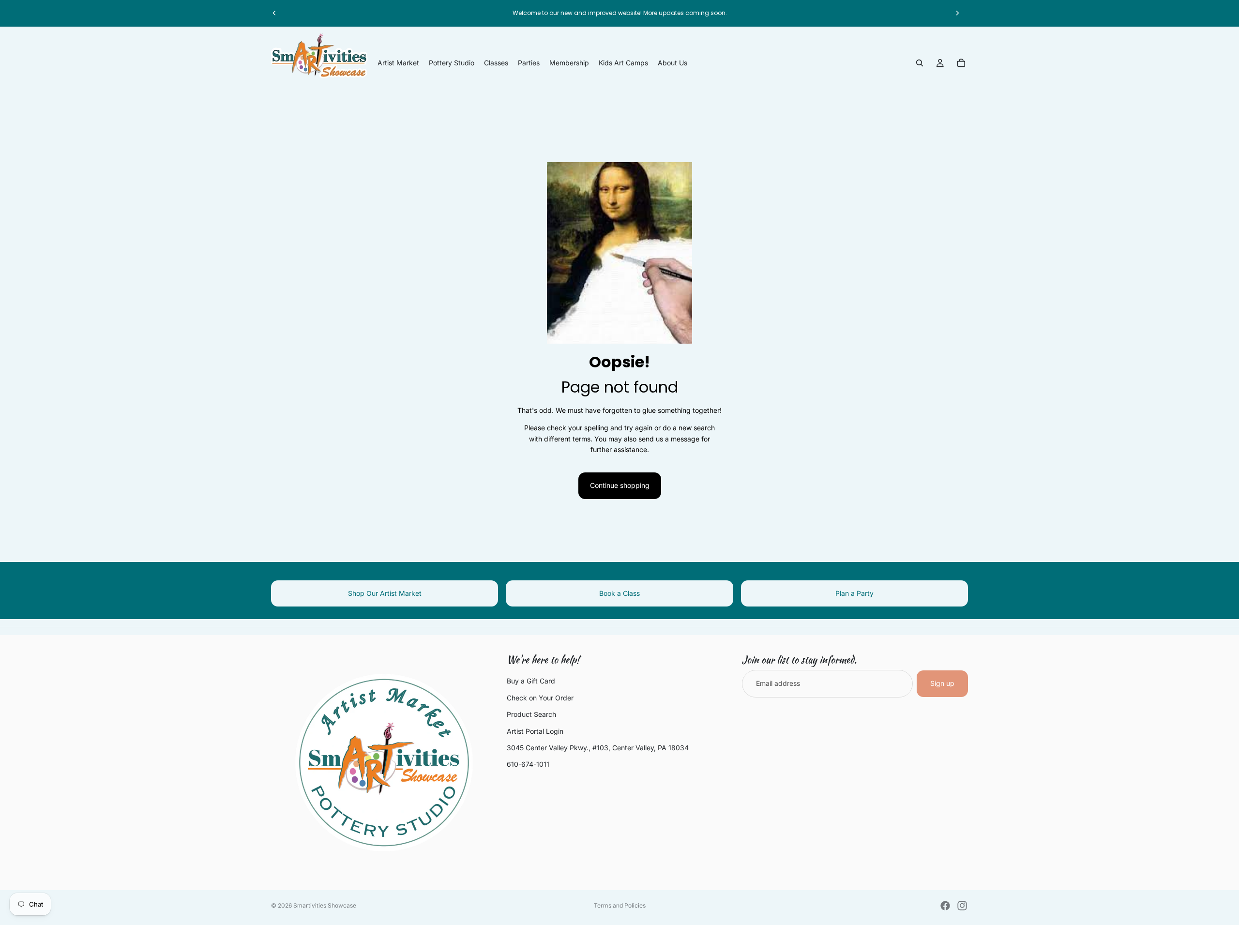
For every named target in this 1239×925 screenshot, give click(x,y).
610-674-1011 (528, 764)
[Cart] (961, 63)
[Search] (919, 63)
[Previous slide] (274, 13)
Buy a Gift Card (531, 681)
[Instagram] (962, 905)
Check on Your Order (540, 698)
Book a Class (619, 593)
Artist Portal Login (535, 731)
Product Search (531, 714)
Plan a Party (854, 593)
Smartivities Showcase (324, 905)
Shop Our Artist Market (385, 593)
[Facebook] (945, 905)
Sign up (942, 684)
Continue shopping (620, 485)
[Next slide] (957, 13)
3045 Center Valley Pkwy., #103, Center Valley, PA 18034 (598, 747)
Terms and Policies (620, 905)
